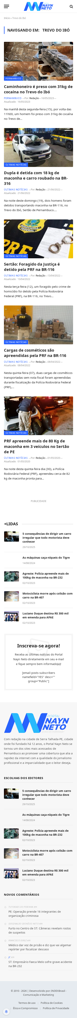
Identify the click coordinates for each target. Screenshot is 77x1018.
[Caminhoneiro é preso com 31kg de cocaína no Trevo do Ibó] (38, 61)
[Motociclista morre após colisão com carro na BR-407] (11, 596)
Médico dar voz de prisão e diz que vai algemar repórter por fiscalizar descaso (39, 947)
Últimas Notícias (16, 164)
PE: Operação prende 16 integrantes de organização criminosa (34, 914)
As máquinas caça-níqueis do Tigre (46, 557)
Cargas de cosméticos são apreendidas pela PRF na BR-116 (35, 352)
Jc (9, 957)
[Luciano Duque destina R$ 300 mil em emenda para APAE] (11, 616)
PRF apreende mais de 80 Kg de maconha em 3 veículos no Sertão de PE (36, 446)
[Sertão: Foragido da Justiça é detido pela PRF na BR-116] (38, 238)
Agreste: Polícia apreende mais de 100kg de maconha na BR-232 (46, 575)
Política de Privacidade (56, 1008)
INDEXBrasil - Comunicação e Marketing (44, 992)
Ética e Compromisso (25, 1008)
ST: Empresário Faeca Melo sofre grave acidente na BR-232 (40, 964)
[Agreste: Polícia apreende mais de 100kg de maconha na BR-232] (11, 576)
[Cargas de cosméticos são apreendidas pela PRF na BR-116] (38, 324)
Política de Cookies (52, 1003)
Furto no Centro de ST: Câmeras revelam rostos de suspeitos (39, 930)
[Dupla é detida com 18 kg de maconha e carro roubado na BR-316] (38, 147)
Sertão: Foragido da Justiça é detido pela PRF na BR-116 (32, 266)
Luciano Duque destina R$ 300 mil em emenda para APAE (46, 615)
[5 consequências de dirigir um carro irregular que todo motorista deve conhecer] (11, 536)
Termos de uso (27, 1003)
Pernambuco (13, 78)
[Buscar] (71, 6)
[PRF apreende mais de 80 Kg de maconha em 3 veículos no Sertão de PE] (38, 415)
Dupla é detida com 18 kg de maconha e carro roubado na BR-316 (36, 178)
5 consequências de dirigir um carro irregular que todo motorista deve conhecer (47, 537)
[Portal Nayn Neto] (38, 6)
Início (7, 18)
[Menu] (6, 6)
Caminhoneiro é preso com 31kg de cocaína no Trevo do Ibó (38, 89)
